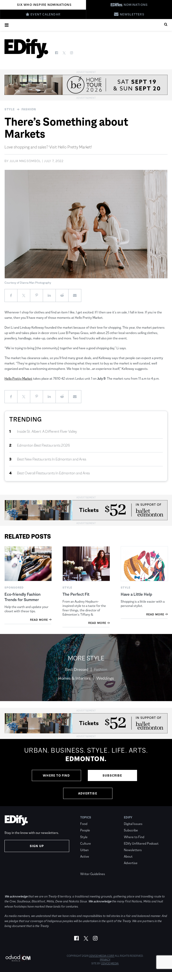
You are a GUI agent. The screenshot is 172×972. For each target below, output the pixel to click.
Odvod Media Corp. (101, 956)
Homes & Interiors (74, 678)
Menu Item (88, 867)
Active (84, 856)
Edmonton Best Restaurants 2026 (43, 445)
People (85, 830)
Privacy (105, 959)
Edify (128, 817)
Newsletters (133, 850)
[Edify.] (26, 48)
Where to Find (56, 775)
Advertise (87, 793)
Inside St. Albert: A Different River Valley (47, 431)
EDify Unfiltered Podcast (141, 843)
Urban (84, 850)
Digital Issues (133, 824)
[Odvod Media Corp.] (17, 958)
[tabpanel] (86, 772)
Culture (85, 843)
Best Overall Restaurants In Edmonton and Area (53, 473)
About (128, 856)
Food (83, 824)
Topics (85, 817)
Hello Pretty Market (18, 378)
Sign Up (37, 846)
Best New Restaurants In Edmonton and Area (51, 459)
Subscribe (112, 775)
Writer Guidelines (92, 874)
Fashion (29, 109)
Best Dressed (76, 669)
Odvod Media (110, 963)
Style (9, 109)
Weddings (105, 678)
